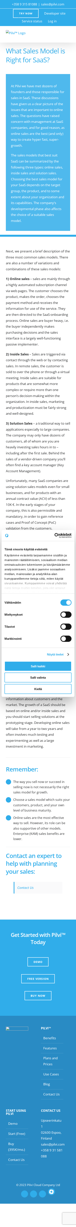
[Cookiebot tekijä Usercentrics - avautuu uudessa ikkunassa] (55, 535)
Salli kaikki (38, 666)
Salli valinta (38, 677)
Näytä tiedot (55, 654)
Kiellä (38, 688)
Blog (46, 1084)
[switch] (66, 614)
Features (50, 1048)
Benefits (49, 1038)
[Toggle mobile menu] (68, 34)
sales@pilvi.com (52, 4)
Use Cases (51, 1074)
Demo (13, 1123)
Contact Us (25, 887)
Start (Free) (16, 1133)
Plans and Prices (50, 1061)
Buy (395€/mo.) (16, 1146)
